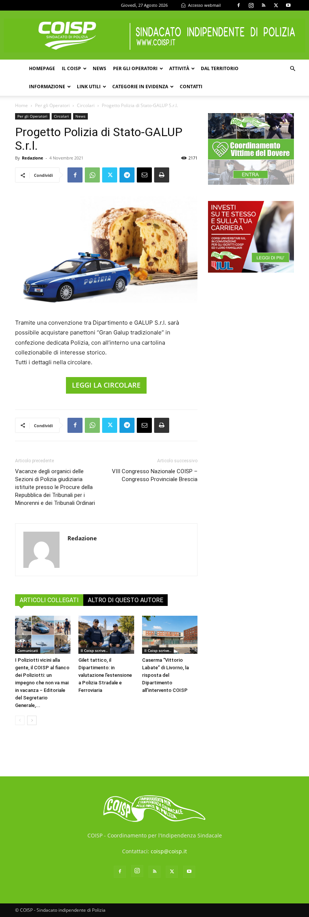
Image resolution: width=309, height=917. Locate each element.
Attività (179, 68)
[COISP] (154, 35)
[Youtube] (288, 5)
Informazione (47, 86)
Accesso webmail (204, 5)
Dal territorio (220, 68)
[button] (292, 68)
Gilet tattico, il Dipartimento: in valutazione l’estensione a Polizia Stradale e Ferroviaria (105, 675)
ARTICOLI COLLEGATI (49, 600)
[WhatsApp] (92, 174)
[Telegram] (127, 174)
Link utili (89, 86)
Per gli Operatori (52, 105)
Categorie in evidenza (140, 86)
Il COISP (71, 68)
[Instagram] (251, 5)
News (99, 68)
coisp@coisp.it (169, 851)
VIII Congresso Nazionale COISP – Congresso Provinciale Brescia (154, 475)
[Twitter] (275, 5)
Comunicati (27, 650)
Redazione (32, 158)
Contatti (191, 86)
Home (21, 105)
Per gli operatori (135, 68)
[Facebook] (238, 5)
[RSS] (263, 5)
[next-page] (32, 720)
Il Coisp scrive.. (94, 650)
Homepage (42, 68)
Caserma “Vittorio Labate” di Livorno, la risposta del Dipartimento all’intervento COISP (165, 675)
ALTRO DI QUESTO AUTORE (125, 600)
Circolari (86, 105)
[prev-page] (19, 720)
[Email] (144, 174)
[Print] (161, 174)
